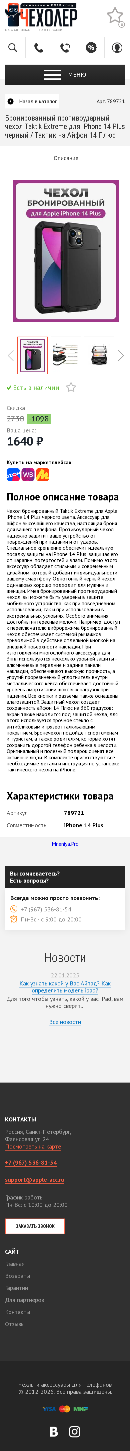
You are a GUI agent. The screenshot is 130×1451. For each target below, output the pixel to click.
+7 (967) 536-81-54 (31, 1162)
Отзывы (15, 1324)
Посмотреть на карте (33, 1146)
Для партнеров (24, 1300)
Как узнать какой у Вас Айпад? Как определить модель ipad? (65, 986)
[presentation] (11, 355)
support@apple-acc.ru (34, 1179)
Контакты (17, 1312)
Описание (66, 158)
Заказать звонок (35, 1226)
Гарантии (16, 1288)
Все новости (65, 1022)
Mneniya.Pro (65, 843)
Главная (15, 1263)
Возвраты (17, 1276)
